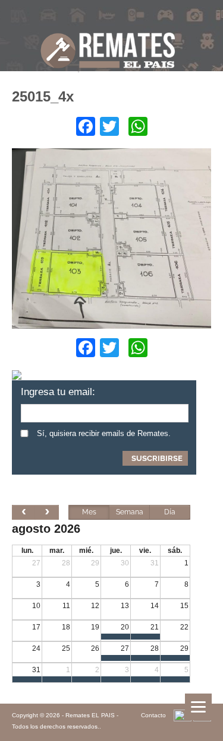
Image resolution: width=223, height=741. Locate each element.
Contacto (153, 715)
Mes (89, 512)
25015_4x (43, 96)
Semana (129, 512)
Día (169, 512)
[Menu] (198, 707)
